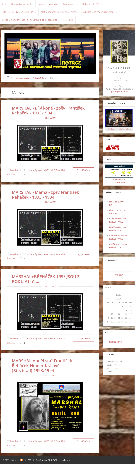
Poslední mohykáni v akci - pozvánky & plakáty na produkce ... (30, 19)
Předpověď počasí (119, 179)
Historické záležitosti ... (48, 4)
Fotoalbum (68, 19)
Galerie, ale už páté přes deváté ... (119, 129)
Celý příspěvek (83, 170)
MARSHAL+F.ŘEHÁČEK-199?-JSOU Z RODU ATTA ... (46, 279)
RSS (29, 460)
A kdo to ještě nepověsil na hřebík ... (100, 11)
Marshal (14, 170)
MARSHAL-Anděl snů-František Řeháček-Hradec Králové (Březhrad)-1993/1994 (42, 365)
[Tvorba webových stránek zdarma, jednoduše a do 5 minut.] (21, 460)
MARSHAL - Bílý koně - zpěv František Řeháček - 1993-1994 (48, 110)
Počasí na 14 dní (119, 182)
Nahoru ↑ (66, 460)
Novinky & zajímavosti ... (22, 4)
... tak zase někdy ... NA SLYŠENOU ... (19, 11)
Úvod (4, 4)
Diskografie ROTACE (91, 4)
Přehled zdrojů (115, 342)
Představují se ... (70, 4)
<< (108, 295)
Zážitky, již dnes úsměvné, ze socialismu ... (60, 11)
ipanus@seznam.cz (119, 91)
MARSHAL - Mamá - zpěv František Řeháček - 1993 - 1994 (45, 194)
